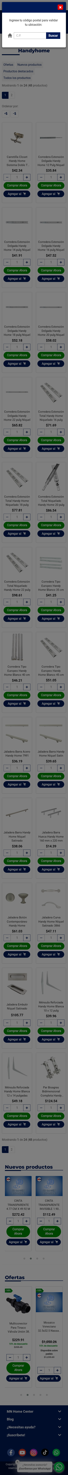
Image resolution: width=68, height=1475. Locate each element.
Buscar (53, 35)
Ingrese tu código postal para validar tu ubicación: (33, 22)
